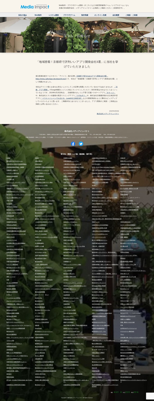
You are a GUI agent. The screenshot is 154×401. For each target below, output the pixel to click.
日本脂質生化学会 (125, 292)
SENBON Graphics (12, 206)
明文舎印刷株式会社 (126, 377)
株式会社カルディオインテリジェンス (102, 276)
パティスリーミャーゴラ (99, 237)
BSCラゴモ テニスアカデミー (43, 267)
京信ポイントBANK (125, 361)
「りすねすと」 (81, 95)
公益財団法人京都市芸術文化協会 (16, 384)
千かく (122, 334)
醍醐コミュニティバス (69, 194)
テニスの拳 (38, 240)
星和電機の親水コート (69, 288)
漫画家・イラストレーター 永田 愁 (45, 219)
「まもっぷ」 (110, 92)
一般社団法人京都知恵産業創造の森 (130, 167)
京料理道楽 (10, 349)
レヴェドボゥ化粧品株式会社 (128, 285)
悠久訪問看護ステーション (42, 173)
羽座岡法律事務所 (68, 352)
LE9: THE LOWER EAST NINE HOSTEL (103, 170)
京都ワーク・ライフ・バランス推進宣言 (74, 182)
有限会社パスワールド (98, 212)
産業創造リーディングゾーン (100, 337)
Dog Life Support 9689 (69, 313)
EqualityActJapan (68, 267)
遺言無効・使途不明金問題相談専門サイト (18, 368)
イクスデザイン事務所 (126, 200)
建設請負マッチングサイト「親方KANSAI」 (104, 252)
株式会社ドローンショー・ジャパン (45, 340)
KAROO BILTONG (40, 374)
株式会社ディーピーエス (42, 270)
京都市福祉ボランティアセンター (16, 191)
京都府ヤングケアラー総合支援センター (18, 307)
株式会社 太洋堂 (39, 304)
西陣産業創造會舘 (12, 346)
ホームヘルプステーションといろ (16, 234)
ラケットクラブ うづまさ (99, 334)
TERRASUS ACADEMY (13, 255)
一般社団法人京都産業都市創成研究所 (45, 371)
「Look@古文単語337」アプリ (43, 222)
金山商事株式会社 (97, 365)
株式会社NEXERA (97, 307)
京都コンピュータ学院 (41, 185)
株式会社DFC (10, 331)
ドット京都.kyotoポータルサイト (129, 182)
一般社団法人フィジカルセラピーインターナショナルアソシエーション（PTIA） (114, 255)
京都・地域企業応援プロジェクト (101, 261)
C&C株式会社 (67, 228)
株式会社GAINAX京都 (126, 185)
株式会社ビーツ (124, 288)
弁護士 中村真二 (68, 176)
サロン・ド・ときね (126, 349)
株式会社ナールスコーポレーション (73, 334)
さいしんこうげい (68, 316)
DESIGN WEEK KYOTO (42, 334)
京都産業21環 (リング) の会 (128, 276)
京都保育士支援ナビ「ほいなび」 (129, 164)
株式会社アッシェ (40, 384)
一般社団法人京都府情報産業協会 (101, 179)
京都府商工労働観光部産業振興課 (44, 167)
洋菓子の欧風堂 (67, 240)
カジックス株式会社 (40, 194)
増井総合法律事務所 (12, 292)
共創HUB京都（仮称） (13, 371)
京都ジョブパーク (97, 188)
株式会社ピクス (124, 295)
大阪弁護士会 (39, 161)
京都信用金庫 (10, 215)
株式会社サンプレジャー (99, 282)
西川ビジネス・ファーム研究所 (15, 219)
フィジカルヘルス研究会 (13, 298)
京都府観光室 (95, 371)
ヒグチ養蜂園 (67, 307)
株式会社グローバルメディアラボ (44, 368)
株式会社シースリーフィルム (128, 243)
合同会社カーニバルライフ (14, 343)
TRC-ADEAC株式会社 (98, 346)
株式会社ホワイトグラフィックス (16, 258)
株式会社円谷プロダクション (15, 161)
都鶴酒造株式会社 (68, 209)
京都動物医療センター (69, 249)
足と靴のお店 (124, 246)
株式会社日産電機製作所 (127, 352)
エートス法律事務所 (40, 225)
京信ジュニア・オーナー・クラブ (16, 182)
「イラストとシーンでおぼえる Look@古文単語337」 (62, 98)
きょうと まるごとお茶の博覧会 (44, 365)
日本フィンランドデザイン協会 (72, 264)
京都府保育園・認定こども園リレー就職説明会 (105, 264)
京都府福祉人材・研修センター (15, 304)
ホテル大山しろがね (40, 252)
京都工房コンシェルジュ (42, 170)
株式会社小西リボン (69, 273)
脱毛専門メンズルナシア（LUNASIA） (17, 273)
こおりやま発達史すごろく (14, 358)
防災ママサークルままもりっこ (15, 322)
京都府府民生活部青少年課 (99, 228)
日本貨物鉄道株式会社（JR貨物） (101, 161)
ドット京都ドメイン (69, 377)
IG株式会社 (38, 164)
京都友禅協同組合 (97, 209)
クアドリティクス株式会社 (128, 240)
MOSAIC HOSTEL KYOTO (14, 212)
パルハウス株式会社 (12, 264)
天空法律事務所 (39, 176)
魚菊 (8, 279)
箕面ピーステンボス (40, 349)
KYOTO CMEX (96, 164)
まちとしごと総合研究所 (42, 322)
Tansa (65, 346)
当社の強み (22, 15)
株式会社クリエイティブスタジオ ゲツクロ (47, 215)
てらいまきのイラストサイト (128, 215)
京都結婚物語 (124, 194)
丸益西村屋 (66, 295)
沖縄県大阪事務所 (40, 228)
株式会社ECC (39, 301)
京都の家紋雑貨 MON (13, 270)
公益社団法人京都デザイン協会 (44, 182)
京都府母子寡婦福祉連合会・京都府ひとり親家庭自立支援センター (111, 173)
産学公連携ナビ (124, 340)
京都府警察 (66, 304)
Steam (93, 185)
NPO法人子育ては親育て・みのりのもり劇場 (104, 197)
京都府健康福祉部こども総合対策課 (130, 228)
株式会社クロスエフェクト (128, 368)
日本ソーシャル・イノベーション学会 (74, 246)
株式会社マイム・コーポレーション (73, 255)
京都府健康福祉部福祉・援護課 (15, 167)
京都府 (8, 158)
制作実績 (84, 15)
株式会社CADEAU (40, 276)
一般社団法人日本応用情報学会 (100, 231)
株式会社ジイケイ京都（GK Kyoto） (102, 361)
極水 (64, 371)
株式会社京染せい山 (126, 282)
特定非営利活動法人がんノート (100, 374)
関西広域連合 (10, 377)
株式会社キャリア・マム (99, 331)
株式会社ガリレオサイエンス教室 (129, 206)
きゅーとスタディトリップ (14, 301)
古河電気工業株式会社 (69, 276)
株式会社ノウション (69, 358)
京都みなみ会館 (124, 234)
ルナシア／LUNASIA (41, 234)
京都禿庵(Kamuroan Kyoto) (99, 243)
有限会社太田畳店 (125, 267)
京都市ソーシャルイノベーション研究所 (46, 237)
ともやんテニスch (12, 240)
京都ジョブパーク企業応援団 (100, 182)
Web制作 (38, 15)
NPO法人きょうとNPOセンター (44, 191)
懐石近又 (9, 374)
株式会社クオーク (68, 212)
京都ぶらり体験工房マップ (128, 304)
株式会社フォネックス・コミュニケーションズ (20, 194)
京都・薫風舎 (124, 237)
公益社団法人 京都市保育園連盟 (129, 209)
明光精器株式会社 (40, 197)
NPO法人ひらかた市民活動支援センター (74, 285)
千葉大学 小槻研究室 (98, 246)
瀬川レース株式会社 (69, 355)
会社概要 (116, 15)
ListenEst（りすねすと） (70, 222)
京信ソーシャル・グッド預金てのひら (17, 355)
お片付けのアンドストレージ (128, 328)
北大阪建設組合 (39, 243)
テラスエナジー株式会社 (127, 331)
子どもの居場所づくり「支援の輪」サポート (104, 273)
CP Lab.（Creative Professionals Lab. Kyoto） (20, 380)
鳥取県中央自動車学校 (98, 328)
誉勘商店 (122, 258)
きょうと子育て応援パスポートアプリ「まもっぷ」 (106, 176)
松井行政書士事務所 (97, 301)
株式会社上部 (67, 203)
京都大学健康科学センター (99, 203)
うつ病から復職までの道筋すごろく (73, 343)
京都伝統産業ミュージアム (71, 161)
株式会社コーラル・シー (13, 319)
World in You (38, 298)
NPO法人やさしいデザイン (128, 170)
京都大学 (122, 158)
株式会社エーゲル (68, 197)
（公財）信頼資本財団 (41, 264)
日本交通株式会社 (12, 252)
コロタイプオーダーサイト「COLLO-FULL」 (48, 288)
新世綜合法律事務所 (12, 176)
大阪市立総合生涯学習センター (44, 285)
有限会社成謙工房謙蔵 (13, 313)
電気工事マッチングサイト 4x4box (45, 200)
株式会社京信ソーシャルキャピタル (130, 313)
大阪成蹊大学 (39, 358)
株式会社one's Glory (40, 258)
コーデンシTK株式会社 (98, 270)
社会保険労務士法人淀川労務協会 (16, 243)
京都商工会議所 (67, 158)
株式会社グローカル (97, 295)
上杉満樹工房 (10, 179)
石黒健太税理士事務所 (126, 358)
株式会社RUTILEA (12, 310)
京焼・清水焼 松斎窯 (41, 231)
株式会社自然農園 (40, 292)
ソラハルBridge (67, 270)
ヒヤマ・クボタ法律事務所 (128, 225)
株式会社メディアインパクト (108, 114)
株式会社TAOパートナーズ (71, 252)
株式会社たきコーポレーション (129, 343)
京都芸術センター (40, 377)
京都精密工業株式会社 (41, 319)
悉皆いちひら (95, 355)
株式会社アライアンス (126, 310)
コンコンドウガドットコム (71, 215)
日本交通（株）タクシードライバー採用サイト (133, 337)
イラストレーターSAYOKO (99, 215)
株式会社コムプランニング (128, 316)
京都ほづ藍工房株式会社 (42, 380)
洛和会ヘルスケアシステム (71, 328)
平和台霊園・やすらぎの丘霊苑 (72, 349)
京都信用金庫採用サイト (70, 319)
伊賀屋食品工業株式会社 (99, 316)
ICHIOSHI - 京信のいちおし (100, 292)
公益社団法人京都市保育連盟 (15, 249)
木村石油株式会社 (125, 222)
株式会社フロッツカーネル (42, 310)
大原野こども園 (39, 246)
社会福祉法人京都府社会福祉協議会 (102, 267)
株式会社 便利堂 (11, 288)
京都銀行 (122, 212)
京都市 (37, 158)
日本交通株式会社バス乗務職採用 (72, 374)
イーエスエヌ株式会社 (41, 206)
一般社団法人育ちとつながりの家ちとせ (103, 340)
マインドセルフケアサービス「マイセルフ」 (19, 325)
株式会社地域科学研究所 (42, 346)
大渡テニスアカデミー (126, 249)
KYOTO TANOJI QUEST (70, 185)
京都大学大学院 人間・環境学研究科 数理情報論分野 (107, 219)
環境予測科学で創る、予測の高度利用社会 (75, 325)
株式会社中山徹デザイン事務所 (44, 203)
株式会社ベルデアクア (126, 365)
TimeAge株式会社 (40, 179)
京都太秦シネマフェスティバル (44, 188)
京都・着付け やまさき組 (127, 322)
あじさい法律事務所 (12, 282)
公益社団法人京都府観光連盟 (71, 384)
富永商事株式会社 (40, 273)
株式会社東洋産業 (40, 307)
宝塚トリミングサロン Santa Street (102, 313)
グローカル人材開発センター (100, 310)
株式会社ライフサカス (69, 258)
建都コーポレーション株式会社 (100, 325)
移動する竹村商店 (68, 322)
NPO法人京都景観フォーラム (71, 219)
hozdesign (9, 203)
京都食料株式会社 (12, 222)
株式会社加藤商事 (97, 279)
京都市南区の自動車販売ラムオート (17, 361)
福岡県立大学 (39, 343)
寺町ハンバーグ (11, 276)
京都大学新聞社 (39, 337)
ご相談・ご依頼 (131, 15)
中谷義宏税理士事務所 (126, 261)
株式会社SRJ (38, 212)
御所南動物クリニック (98, 249)
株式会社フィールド (69, 292)
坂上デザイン (10, 246)
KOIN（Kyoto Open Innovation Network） (103, 167)
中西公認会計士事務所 (98, 352)
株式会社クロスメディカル (71, 298)
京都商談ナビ (67, 261)
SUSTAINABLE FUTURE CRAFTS (101, 304)
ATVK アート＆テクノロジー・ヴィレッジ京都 (20, 337)
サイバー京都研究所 (12, 185)
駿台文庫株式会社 (97, 343)
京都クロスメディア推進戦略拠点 (72, 206)
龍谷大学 (94, 368)
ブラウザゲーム (69, 15)
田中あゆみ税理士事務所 (99, 285)
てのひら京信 (10, 340)
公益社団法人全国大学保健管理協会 (17, 164)
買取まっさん (124, 371)
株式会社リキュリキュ (41, 282)
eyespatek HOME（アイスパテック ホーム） (133, 270)
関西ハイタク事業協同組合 (14, 352)
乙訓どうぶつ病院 (68, 243)
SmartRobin (38, 328)
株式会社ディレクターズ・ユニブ (101, 200)
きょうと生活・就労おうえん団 (129, 188)
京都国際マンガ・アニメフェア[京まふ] (18, 188)
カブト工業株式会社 (69, 173)
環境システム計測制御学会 (71, 365)
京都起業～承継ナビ (12, 170)
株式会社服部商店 (12, 334)
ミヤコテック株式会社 (13, 173)
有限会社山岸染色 (12, 225)
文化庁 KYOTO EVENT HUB (71, 331)
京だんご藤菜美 (39, 355)
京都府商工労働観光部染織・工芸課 (73, 167)
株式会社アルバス (97, 206)
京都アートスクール (69, 368)
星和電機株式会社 (97, 288)
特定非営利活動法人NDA (14, 228)
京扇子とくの (95, 222)
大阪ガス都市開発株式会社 (71, 361)
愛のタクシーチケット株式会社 (44, 279)
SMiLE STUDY (11, 237)
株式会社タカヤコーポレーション (16, 267)
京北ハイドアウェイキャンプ (15, 365)
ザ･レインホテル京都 (69, 310)
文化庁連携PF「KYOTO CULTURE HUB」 (75, 337)
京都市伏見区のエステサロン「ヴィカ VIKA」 (133, 346)
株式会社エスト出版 (126, 191)
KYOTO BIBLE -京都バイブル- (43, 249)
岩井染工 (66, 279)
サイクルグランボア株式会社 (71, 170)
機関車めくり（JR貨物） (127, 355)
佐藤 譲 (37, 325)
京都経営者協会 (124, 179)
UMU (93, 258)
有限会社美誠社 (124, 252)
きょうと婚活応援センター (14, 197)
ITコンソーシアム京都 (98, 358)
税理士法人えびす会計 (126, 161)
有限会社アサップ (68, 231)
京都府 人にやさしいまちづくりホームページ (76, 188)
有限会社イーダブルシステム (71, 179)
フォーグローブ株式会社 (127, 307)
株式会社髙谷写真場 (40, 209)
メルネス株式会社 (40, 352)
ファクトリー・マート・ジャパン (72, 282)
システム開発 (54, 15)
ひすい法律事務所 (125, 279)
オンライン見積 (100, 15)
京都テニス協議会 (125, 319)
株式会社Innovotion (97, 194)
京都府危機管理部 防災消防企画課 (16, 231)
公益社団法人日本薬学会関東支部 (44, 361)
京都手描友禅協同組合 (41, 255)
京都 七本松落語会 (68, 191)
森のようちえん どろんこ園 (128, 264)
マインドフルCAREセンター (100, 234)
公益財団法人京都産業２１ (99, 158)
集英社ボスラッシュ (69, 340)
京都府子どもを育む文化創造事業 (129, 231)
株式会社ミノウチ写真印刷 (14, 209)
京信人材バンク (124, 273)
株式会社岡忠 (39, 261)
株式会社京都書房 (97, 191)
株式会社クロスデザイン (99, 322)
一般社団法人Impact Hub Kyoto (72, 164)
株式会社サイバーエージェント (44, 331)
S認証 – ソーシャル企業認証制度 (16, 328)
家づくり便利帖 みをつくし (99, 240)
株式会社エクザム (68, 200)
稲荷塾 (94, 319)
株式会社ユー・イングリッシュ (72, 237)
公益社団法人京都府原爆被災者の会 (130, 374)
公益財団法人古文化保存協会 (100, 225)
